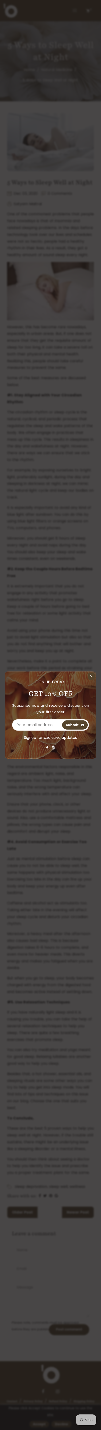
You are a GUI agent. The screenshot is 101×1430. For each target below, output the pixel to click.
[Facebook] (47, 747)
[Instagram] (53, 747)
